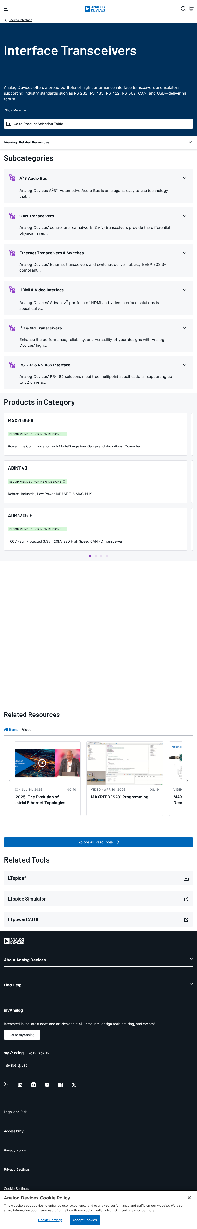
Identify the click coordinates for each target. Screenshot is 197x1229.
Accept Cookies (84, 1220)
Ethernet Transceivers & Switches (51, 253)
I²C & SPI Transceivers (40, 328)
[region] (98, 1209)
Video (26, 730)
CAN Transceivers (36, 216)
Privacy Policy (15, 1150)
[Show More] (98, 110)
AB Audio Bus (33, 178)
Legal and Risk (15, 1112)
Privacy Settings (17, 1169)
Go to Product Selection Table (38, 124)
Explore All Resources (95, 842)
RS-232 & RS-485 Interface (44, 365)
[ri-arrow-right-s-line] (187, 780)
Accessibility (14, 1131)
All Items (11, 730)
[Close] (189, 1198)
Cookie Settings (16, 1189)
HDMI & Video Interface (41, 289)
